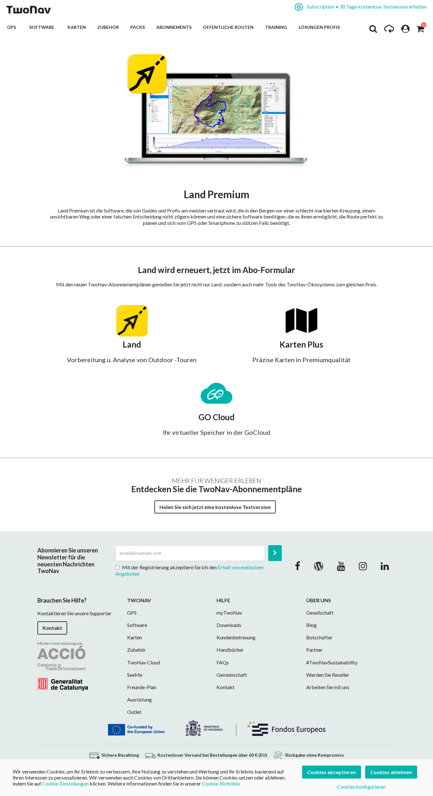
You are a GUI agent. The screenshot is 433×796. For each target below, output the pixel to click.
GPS (12, 27)
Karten (77, 27)
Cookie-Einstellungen (65, 783)
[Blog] (318, 565)
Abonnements (173, 27)
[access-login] (405, 30)
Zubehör (108, 27)
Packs (137, 27)
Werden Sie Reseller (327, 675)
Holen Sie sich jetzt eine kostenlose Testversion (215, 507)
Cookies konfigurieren (361, 787)
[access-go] (389, 30)
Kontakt (52, 628)
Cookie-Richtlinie (221, 783)
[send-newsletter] (275, 553)
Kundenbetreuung (236, 637)
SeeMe (134, 675)
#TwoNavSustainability (332, 662)
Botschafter (319, 637)
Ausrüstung (139, 699)
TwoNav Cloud (143, 662)
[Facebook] (297, 565)
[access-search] (373, 30)
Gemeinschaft (232, 675)
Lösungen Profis (319, 27)
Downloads (229, 625)
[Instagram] (363, 565)
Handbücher (230, 650)
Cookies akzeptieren (331, 772)
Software (42, 27)
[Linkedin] (385, 565)
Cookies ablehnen (391, 772)
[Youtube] (341, 565)
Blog (311, 625)
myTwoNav (229, 613)
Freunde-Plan (141, 687)
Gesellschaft (319, 613)
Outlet (134, 712)
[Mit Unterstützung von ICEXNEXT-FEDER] (216, 727)
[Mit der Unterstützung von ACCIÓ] (62, 668)
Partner (314, 650)
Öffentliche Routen (228, 27)
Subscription (366, 6)
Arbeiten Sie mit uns (327, 687)
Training (276, 27)
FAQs (223, 662)
